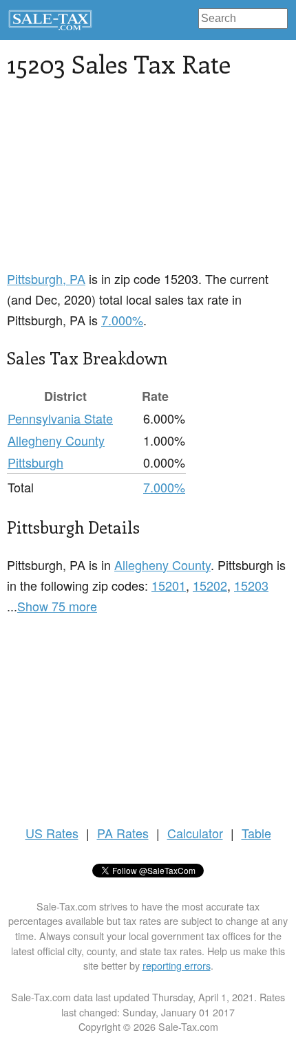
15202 (210, 585)
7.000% (122, 320)
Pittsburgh (35, 462)
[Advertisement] (110, 182)
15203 (251, 585)
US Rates (51, 833)
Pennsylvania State (60, 418)
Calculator (195, 833)
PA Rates (123, 833)
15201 (168, 585)
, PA (46, 278)
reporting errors (176, 965)
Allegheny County (56, 440)
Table (256, 833)
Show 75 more (57, 606)
